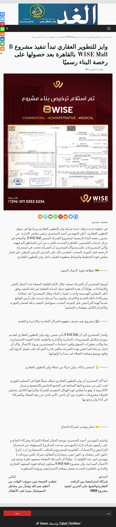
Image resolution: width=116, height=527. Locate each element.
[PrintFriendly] (45, 216)
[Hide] (1, 53)
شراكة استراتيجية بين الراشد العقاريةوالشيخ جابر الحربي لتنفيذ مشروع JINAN (86, 483)
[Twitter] (70, 216)
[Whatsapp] (55, 216)
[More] (40, 216)
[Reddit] (65, 216)
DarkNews (74, 523)
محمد (101, 69)
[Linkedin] (2, 39)
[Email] (50, 216)
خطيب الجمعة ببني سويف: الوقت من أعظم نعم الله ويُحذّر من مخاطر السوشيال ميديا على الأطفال (32, 483)
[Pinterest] (60, 216)
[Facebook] (76, 216)
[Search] (7, 28)
